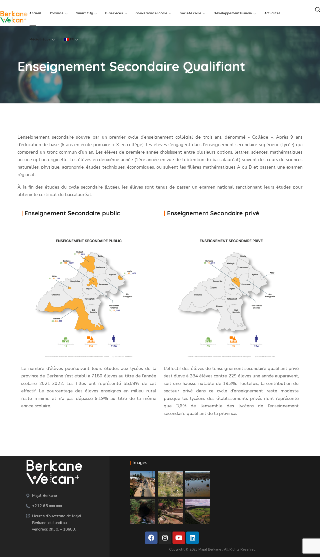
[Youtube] (178, 538)
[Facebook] (151, 538)
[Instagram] (165, 538)
